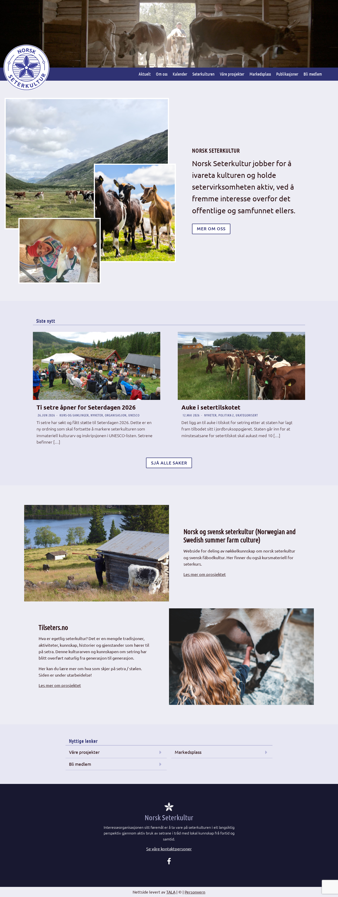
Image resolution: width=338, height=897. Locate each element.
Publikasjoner (287, 74)
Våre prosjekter (232, 74)
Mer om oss (211, 228)
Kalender (180, 74)
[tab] (169, 848)
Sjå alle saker (169, 463)
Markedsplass (260, 74)
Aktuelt (145, 74)
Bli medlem (313, 74)
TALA (170, 891)
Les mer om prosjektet (204, 574)
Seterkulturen (203, 74)
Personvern (195, 891)
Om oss (161, 74)
